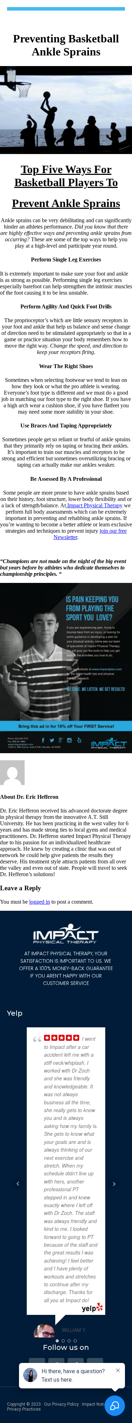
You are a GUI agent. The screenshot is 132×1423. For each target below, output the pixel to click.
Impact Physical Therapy (94, 505)
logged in (39, 902)
